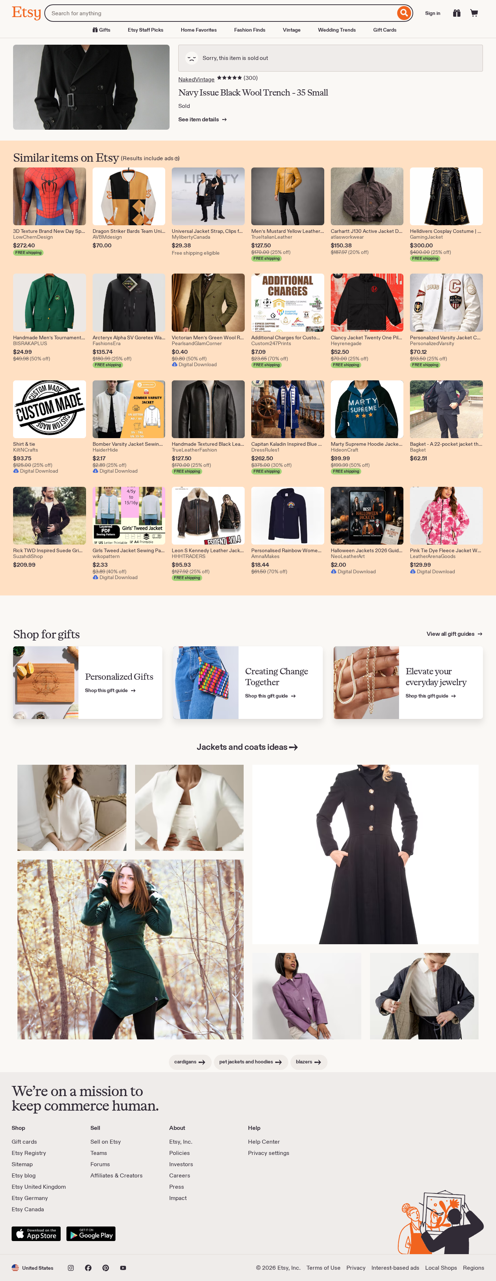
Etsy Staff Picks (145, 30)
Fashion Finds (249, 30)
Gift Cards (385, 30)
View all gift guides (451, 633)
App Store (36, 1234)
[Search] (404, 13)
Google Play (90, 1234)
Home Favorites (199, 30)
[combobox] (219, 13)
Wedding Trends (337, 30)
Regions (473, 1267)
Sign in (432, 13)
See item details (199, 119)
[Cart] (474, 13)
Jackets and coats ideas (242, 747)
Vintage (292, 30)
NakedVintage (196, 79)
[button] (32, 1267)
